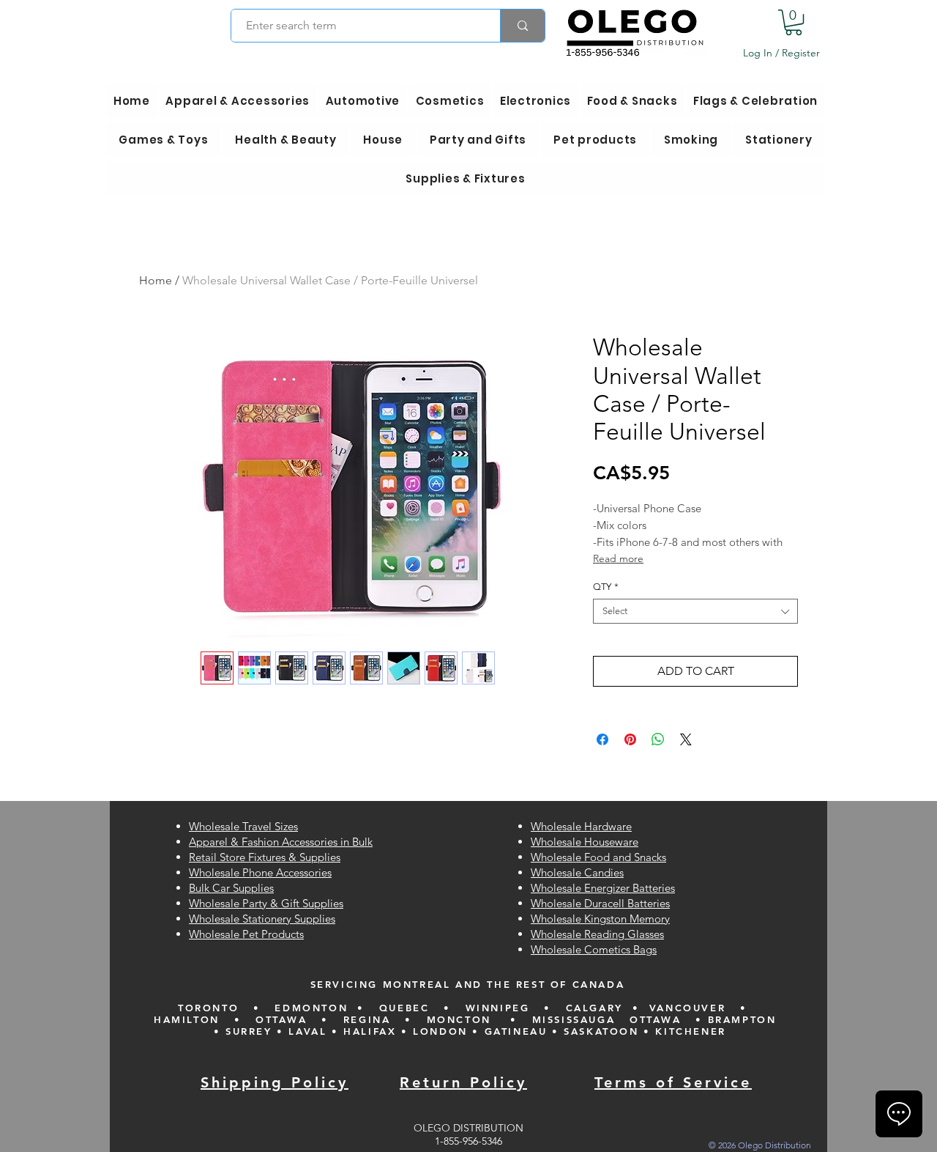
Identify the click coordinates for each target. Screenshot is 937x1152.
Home (155, 280)
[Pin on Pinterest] (630, 739)
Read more (618, 558)
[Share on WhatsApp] (658, 739)
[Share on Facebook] (602, 739)
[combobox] (695, 611)
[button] (793, 22)
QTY (606, 586)
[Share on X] (686, 739)
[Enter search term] (522, 26)
